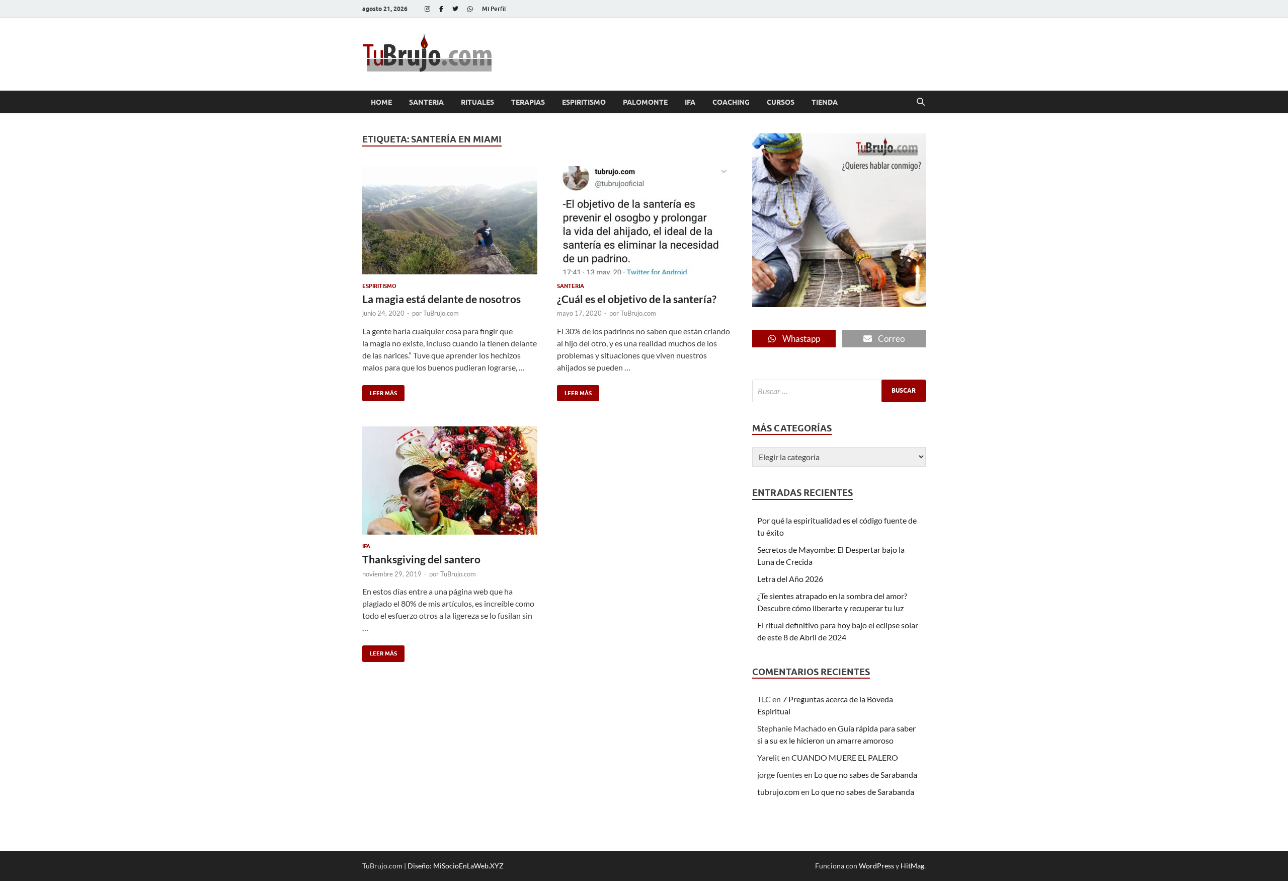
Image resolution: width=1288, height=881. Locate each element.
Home (381, 102)
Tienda (825, 102)
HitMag (912, 865)
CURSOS (780, 102)
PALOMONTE (645, 102)
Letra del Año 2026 (790, 578)
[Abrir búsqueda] (920, 102)
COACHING (731, 102)
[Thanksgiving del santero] (449, 480)
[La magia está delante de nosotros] (449, 220)
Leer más (379, 391)
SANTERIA (426, 102)
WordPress (876, 865)
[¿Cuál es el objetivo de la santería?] (644, 220)
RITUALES (477, 102)
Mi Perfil (494, 9)
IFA (690, 102)
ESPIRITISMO (584, 102)
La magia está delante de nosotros (441, 298)
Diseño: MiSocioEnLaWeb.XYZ (456, 865)
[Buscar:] (839, 391)
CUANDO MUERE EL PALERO (844, 757)
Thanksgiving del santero (421, 559)
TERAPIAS (528, 102)
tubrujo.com (778, 791)
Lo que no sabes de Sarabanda (865, 774)
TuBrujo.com (441, 313)
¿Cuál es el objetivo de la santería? (636, 298)
